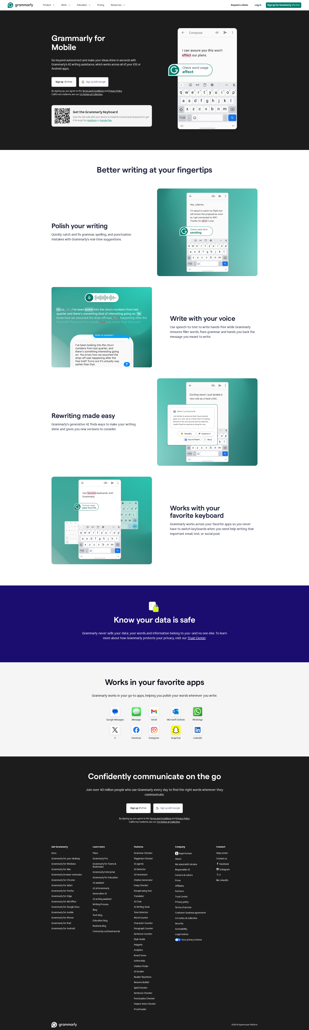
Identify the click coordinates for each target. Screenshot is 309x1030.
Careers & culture (184, 875)
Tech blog (97, 915)
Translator (139, 896)
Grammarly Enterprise (104, 872)
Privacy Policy (115, 91)
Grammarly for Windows (64, 864)
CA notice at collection (186, 918)
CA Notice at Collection (91, 94)
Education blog (100, 920)
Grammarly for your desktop (66, 858)
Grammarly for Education (105, 877)
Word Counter (141, 917)
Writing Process (100, 904)
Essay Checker (141, 885)
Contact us (221, 858)
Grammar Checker (143, 853)
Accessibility (181, 929)
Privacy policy (182, 902)
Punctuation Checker (144, 998)
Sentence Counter (143, 934)
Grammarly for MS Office (64, 901)
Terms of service (183, 907)
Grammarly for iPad (61, 923)
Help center (222, 853)
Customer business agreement (190, 912)
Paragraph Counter (143, 928)
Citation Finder (141, 966)
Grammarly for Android (63, 928)
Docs (54, 853)
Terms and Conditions (93, 91)
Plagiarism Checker (143, 858)
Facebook (224, 864)
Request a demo (239, 5)
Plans (95, 853)
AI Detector (140, 869)
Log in (258, 5)
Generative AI (100, 893)
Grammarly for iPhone (63, 917)
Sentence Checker (143, 993)
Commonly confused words (106, 931)
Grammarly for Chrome (63, 880)
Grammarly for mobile (63, 912)
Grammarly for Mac (61, 869)
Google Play (106, 120)
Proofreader (140, 1009)
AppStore (92, 120)
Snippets (138, 944)
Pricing (100, 5)
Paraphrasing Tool (143, 891)
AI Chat (137, 901)
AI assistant (98, 883)
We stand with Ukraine (186, 864)
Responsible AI (182, 869)
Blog (95, 910)
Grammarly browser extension (67, 874)
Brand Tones (140, 955)
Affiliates (179, 886)
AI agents (139, 864)
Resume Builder (142, 982)
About (178, 859)
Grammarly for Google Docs (65, 907)
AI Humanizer (141, 874)
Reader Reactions (142, 977)
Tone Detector (141, 912)
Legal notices (181, 934)
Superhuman (185, 853)
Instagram (224, 869)
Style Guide (139, 939)
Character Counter (143, 923)
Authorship (139, 960)
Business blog (99, 926)
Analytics (138, 950)
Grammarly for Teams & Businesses (104, 865)
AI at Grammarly (101, 888)
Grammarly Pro (100, 858)
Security (179, 923)
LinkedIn (223, 880)
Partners (179, 891)
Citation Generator (143, 880)
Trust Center (197, 638)
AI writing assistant (102, 899)
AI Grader (139, 971)
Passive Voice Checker (145, 1004)
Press (178, 880)
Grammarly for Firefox (63, 891)
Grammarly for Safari (62, 885)
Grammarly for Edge (62, 896)
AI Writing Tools (142, 907)
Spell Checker (141, 987)
